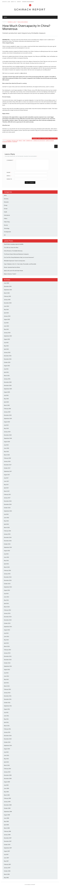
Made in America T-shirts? (10, 274)
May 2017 (6, 484)
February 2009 (7, 798)
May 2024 (6, 309)
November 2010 (7, 738)
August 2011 (7, 709)
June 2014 (6, 596)
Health (5, 211)
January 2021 (7, 378)
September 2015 (8, 547)
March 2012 (7, 686)
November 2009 (7, 778)
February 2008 (7, 831)
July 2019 (6, 425)
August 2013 (7, 629)
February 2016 (7, 530)
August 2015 (7, 550)
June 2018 (6, 448)
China (24, 140)
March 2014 (7, 606)
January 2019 (7, 431)
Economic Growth (7, 141)
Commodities (29, 140)
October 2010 (7, 742)
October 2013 (7, 623)
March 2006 (7, 874)
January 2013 (7, 653)
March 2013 (7, 646)
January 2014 (7, 613)
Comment (10, 160)
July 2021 (6, 369)
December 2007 (7, 838)
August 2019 (7, 421)
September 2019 (8, 418)
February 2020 (7, 408)
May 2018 (6, 451)
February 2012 (7, 689)
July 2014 (6, 593)
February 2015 (7, 570)
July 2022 (6, 342)
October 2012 (7, 663)
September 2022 (8, 336)
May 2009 (6, 791)
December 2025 (7, 286)
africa (5, 195)
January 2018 (7, 461)
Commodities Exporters (39, 140)
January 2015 (7, 573)
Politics (5, 218)
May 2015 (6, 560)
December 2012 (7, 656)
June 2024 (6, 306)
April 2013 (6, 643)
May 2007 (6, 861)
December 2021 (7, 355)
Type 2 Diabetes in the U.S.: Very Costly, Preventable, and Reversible (20, 264)
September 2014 (8, 587)
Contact (19, 1)
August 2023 (7, 319)
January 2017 (7, 497)
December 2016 (7, 501)
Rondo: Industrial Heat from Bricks (12, 267)
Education (6, 202)
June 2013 (6, 636)
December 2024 (7, 302)
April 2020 (6, 402)
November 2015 (7, 540)
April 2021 (6, 372)
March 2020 (7, 405)
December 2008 (7, 805)
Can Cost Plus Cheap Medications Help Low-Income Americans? (19, 257)
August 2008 (7, 814)
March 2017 (7, 491)
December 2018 (7, 435)
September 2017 (8, 471)
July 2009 (6, 785)
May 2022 (6, 345)
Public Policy (53, 138)
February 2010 (7, 768)
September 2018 (8, 438)
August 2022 (7, 339)
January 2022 (7, 352)
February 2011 (7, 729)
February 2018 (7, 458)
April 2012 (6, 682)
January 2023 (7, 332)
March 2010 (7, 765)
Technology (6, 228)
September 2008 (8, 811)
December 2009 (7, 775)
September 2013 (8, 626)
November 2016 (7, 504)
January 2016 (7, 534)
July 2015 (6, 554)
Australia (9, 140)
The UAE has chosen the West (11, 247)
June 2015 (6, 557)
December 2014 (7, 577)
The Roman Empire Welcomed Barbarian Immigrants (16, 254)
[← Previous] (4, 146)
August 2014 (7, 590)
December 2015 (7, 537)
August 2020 (7, 392)
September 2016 (8, 511)
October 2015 (7, 544)
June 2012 (6, 676)
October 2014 (7, 583)
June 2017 (6, 481)
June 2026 (6, 283)
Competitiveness (50, 140)
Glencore (14, 141)
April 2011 (6, 722)
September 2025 (8, 289)
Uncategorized (7, 231)
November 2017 (7, 464)
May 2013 (6, 639)
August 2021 (7, 365)
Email (9, 175)
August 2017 (7, 474)
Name (9, 172)
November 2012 (7, 659)
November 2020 (7, 385)
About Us (13, 1)
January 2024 (7, 316)
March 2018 (7, 454)
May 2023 (6, 329)
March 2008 (7, 828)
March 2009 (7, 795)
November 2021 (7, 359)
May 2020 (6, 398)
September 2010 (8, 745)
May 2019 (6, 428)
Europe (5, 208)
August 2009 (7, 781)
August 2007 (7, 851)
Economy (35, 138)
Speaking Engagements (28, 1)
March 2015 (7, 567)
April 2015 (6, 563)
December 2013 (7, 616)
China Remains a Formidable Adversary (13, 250)
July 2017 (6, 478)
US (4, 235)
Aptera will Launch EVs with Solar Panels (13, 270)
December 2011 (7, 696)
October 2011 (7, 702)
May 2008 (6, 821)
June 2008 (6, 818)
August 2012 (7, 669)
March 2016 (7, 527)
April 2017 (6, 487)
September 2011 (8, 705)
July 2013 (6, 633)
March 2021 (7, 375)
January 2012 (7, 692)
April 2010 (6, 762)
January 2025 (7, 299)
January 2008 (7, 834)
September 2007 (8, 847)
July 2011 (6, 712)
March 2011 (7, 725)
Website (9, 179)
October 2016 (7, 507)
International (45, 138)
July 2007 (6, 854)
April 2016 (6, 524)
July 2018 (6, 445)
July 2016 (6, 514)
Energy (39, 138)
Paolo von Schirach (23, 21)
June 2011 (6, 715)
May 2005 (6, 877)
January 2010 (7, 772)
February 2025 (7, 296)
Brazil (20, 140)
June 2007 (6, 857)
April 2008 (6, 824)
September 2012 (8, 666)
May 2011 (6, 719)
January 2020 (7, 411)
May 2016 (6, 520)
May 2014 (6, 600)
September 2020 (8, 388)
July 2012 (6, 672)
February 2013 (7, 649)
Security (6, 225)
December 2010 (7, 735)
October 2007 (7, 844)
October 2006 (7, 871)
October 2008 (7, 808)
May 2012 (6, 679)
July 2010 (6, 752)
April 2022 (6, 349)
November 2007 (7, 841)
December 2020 (7, 382)
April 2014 (6, 603)
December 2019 (7, 415)
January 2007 (7, 867)
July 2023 (6, 322)
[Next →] (56, 146)
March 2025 (7, 293)
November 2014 (7, 580)
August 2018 (7, 441)
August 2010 (7, 748)
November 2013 (7, 620)
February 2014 (7, 610)
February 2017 (7, 494)
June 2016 (6, 517)
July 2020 (6, 395)
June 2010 (6, 755)
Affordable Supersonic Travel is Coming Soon (14, 260)
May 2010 (6, 758)
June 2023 (6, 326)
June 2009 (6, 788)
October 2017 (7, 468)
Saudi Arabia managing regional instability (13, 244)
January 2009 (7, 801)
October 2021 (7, 362)
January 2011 (7, 732)
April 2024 (6, 312)
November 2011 (7, 699)
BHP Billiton (15, 140)
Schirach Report (30, 9)
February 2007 (7, 864)
